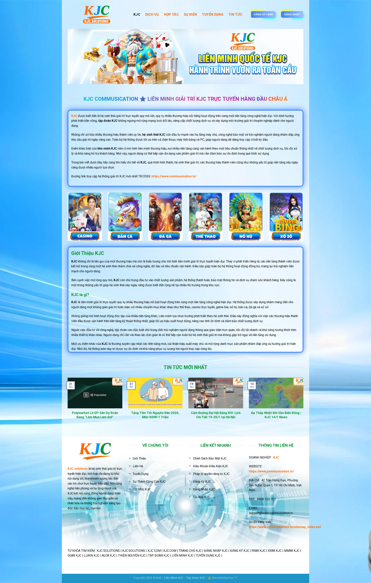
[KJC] (98, 14)
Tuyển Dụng (212, 14)
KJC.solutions (78, 468)
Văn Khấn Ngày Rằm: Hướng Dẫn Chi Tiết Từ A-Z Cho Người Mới (221, 415)
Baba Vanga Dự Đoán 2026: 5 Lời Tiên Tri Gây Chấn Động (281, 415)
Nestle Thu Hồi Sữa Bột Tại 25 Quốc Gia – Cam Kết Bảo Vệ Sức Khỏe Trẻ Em (100, 417)
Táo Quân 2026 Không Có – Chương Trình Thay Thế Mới (161, 415)
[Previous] (67, 406)
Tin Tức (235, 14)
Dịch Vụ (152, 14)
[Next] (304, 406)
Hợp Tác (171, 14)
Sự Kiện (190, 14)
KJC (137, 14)
